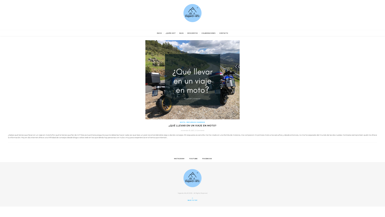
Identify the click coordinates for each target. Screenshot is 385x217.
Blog (181, 33)
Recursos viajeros (196, 122)
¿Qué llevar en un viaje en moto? (192, 125)
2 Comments (199, 130)
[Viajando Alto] (192, 15)
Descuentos (192, 33)
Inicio (159, 33)
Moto (182, 122)
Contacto (223, 33)
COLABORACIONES (208, 33)
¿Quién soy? (171, 33)
